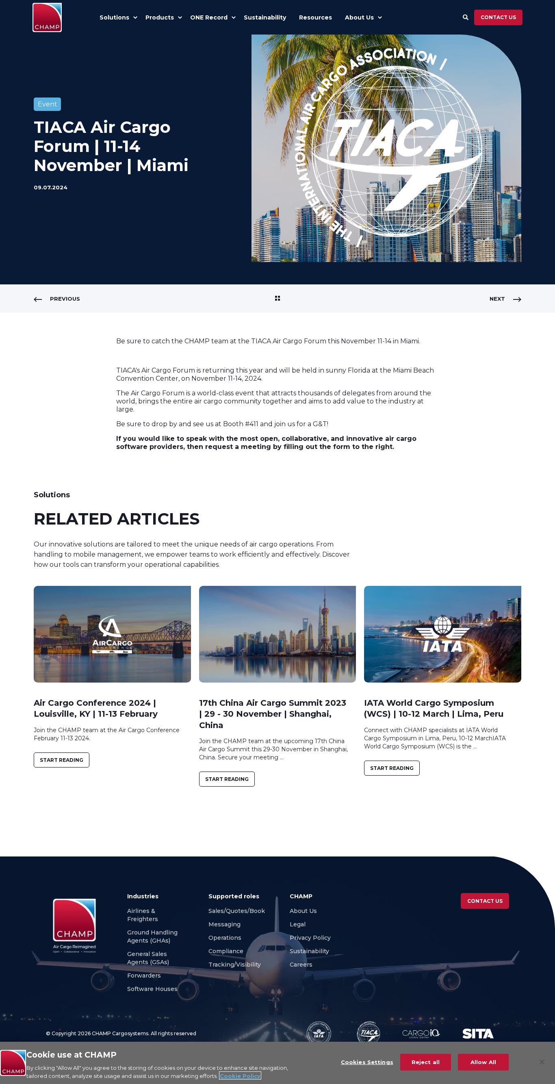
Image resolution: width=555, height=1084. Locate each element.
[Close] (542, 1062)
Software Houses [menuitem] (152, 989)
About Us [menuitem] (303, 911)
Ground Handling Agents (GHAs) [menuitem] (152, 936)
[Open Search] (466, 16)
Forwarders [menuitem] (144, 975)
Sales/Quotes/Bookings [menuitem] (243, 911)
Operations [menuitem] (224, 937)
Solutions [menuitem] (114, 17)
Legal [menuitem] (298, 924)
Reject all (426, 1062)
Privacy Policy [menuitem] (310, 937)
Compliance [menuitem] (225, 951)
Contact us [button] (498, 17)
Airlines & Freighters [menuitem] (143, 915)
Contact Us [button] (485, 901)
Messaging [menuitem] (224, 924)
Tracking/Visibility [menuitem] (234, 964)
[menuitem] (134, 17)
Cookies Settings (367, 1062)
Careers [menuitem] (302, 964)
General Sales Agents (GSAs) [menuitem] (149, 958)
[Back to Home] (47, 17)
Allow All (483, 1062)
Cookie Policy (240, 1075)
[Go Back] (277, 299)
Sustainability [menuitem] (309, 951)
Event (47, 104)
